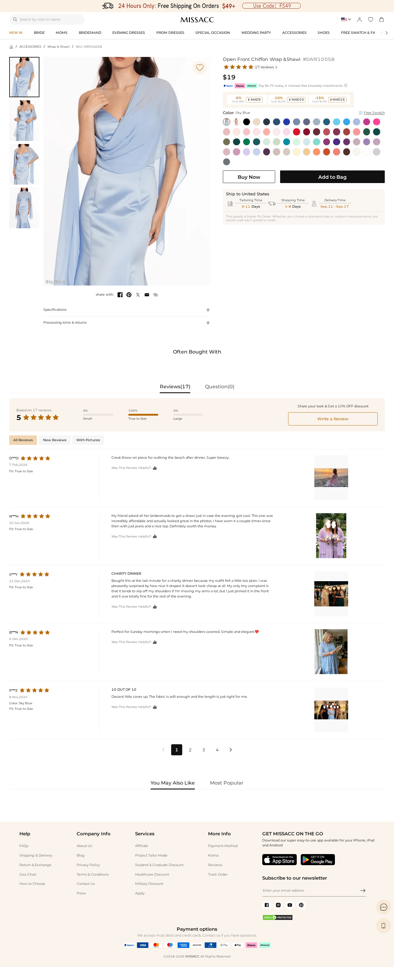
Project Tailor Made (151, 855)
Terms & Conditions (93, 874)
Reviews (215, 865)
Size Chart (27, 874)
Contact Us (86, 883)
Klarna (213, 855)
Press (81, 893)
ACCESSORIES (30, 46)
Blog (81, 855)
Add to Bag (332, 177)
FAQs (23, 846)
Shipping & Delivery (35, 855)
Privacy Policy (88, 865)
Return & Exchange (35, 865)
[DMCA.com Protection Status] (277, 919)
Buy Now (249, 177)
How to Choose (32, 883)
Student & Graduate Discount (159, 865)
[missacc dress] (197, 6)
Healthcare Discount (152, 874)
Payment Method (223, 846)
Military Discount (149, 883)
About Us (84, 846)
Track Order (217, 874)
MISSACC (192, 956)
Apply (140, 893)
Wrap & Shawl (58, 46)
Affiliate (141, 846)
